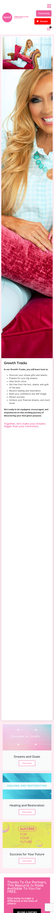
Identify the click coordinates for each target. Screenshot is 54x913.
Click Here (27, 763)
